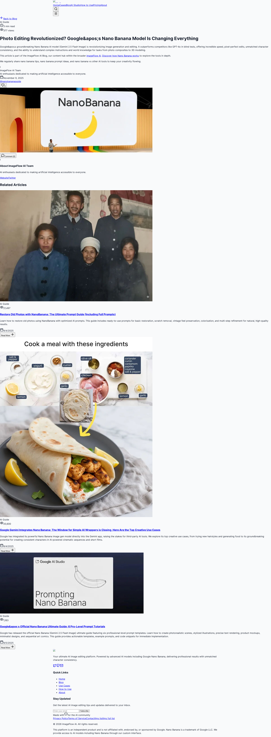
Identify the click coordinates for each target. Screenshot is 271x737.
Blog (68, 5)
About (103, 5)
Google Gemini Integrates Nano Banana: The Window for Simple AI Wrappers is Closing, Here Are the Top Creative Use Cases (80, 530)
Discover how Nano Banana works (120, 55)
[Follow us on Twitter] (54, 666)
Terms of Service (77, 718)
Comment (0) (10, 156)
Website (4, 177)
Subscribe (84, 711)
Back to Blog (10, 18)
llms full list (109, 718)
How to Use (86, 5)
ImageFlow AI (94, 55)
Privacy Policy (60, 718)
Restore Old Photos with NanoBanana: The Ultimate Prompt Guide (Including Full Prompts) (58, 314)
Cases (62, 5)
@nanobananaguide (10, 81)
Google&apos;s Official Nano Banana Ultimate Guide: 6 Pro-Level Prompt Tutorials (52, 626)
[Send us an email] (61, 666)
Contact (90, 718)
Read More (6, 335)
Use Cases (64, 685)
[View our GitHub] (58, 666)
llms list (99, 718)
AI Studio (75, 5)
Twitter (12, 177)
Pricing (96, 5)
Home (56, 5)
